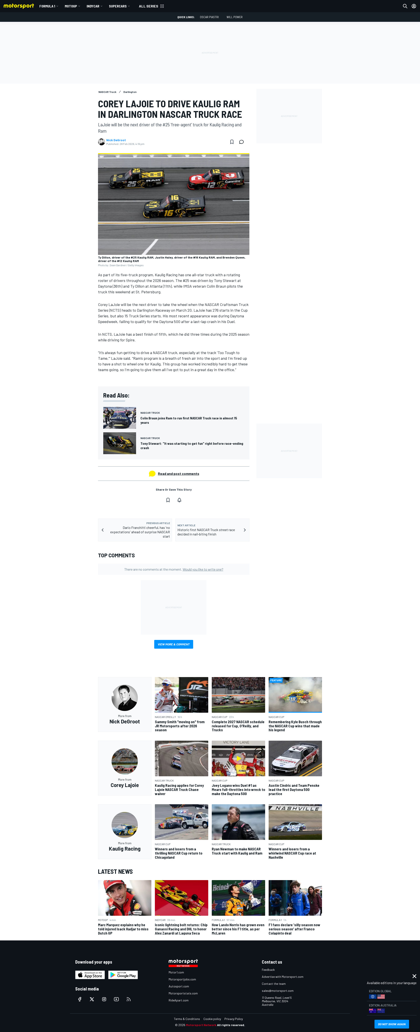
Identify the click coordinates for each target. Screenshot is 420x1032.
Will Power (235, 17)
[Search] (405, 6)
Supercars (118, 6)
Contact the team (274, 983)
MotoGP (71, 6)
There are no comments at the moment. (173, 569)
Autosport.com (179, 986)
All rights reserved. (231, 1025)
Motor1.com (176, 972)
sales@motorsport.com (278, 990)
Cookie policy (212, 1019)
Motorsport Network (201, 1025)
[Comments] (242, 141)
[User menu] (414, 6)
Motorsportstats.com (183, 993)
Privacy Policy (233, 1019)
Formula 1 (47, 6)
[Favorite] (232, 141)
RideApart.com (179, 1000)
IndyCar (93, 6)
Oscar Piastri (209, 17)
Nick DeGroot (116, 140)
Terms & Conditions (187, 1019)
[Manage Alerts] (179, 500)
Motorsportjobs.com (182, 979)
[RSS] (128, 999)
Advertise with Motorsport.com (282, 976)
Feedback (268, 969)
